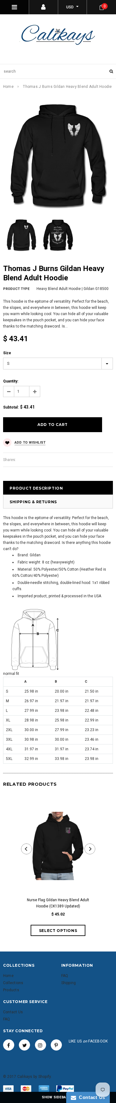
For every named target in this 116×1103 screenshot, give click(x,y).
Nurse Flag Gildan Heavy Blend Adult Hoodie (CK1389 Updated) (58, 903)
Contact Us (90, 1097)
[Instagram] (40, 1045)
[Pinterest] (56, 1045)
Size (7, 353)
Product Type (16, 289)
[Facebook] (8, 1045)
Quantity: (10, 381)
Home (8, 86)
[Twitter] (24, 1045)
